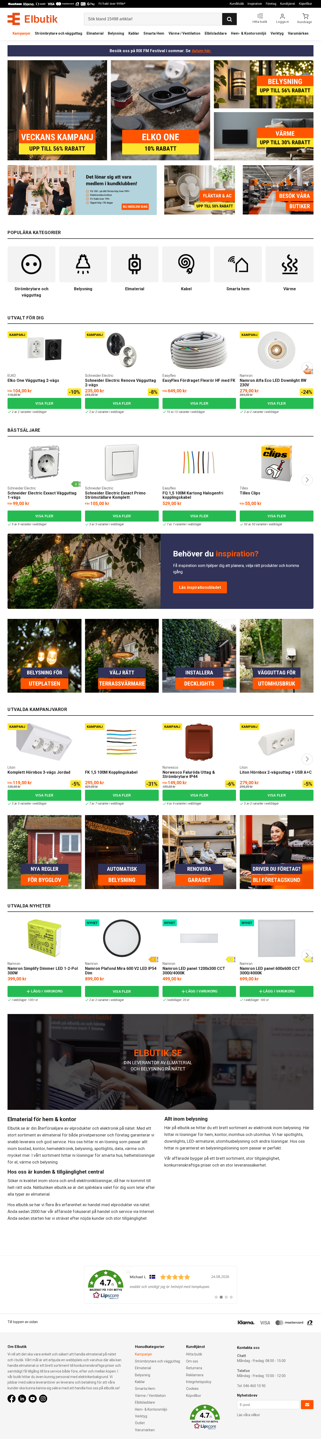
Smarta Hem (153, 33)
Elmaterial (95, 33)
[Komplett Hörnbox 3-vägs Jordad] (44, 742)
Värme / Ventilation (184, 33)
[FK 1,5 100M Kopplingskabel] (122, 742)
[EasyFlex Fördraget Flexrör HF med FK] (199, 350)
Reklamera (194, 1375)
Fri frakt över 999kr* (112, 4)
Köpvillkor (305, 4)
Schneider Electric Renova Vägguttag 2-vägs (120, 382)
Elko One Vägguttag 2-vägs (33, 380)
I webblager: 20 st (178, 1000)
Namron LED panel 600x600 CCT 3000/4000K (270, 970)
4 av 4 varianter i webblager (184, 803)
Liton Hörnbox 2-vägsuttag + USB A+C (276, 772)
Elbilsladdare (216, 33)
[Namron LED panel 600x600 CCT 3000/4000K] (276, 938)
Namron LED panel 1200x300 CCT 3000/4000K (194, 970)
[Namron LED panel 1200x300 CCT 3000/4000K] (199, 938)
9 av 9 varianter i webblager (29, 524)
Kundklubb (237, 4)
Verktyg (277, 33)
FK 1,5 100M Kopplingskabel (111, 772)
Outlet (140, 1423)
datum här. (201, 50)
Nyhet (92, 923)
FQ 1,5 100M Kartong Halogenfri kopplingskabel (193, 495)
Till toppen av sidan (23, 1322)
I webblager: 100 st (256, 1000)
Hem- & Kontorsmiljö (248, 33)
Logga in (282, 22)
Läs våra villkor (248, 1415)
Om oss (192, 1361)
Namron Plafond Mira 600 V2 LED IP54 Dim (120, 970)
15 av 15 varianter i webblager (186, 412)
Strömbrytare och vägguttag (58, 33)
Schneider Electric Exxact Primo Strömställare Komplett (115, 495)
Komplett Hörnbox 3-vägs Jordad (39, 772)
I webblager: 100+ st (25, 1000)
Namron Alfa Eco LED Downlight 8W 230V (273, 382)
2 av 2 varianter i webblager (29, 412)
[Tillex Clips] (276, 463)
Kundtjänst (287, 4)
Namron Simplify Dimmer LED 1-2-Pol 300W (43, 970)
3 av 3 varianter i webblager (106, 524)
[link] (160, 1285)
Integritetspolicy (198, 1382)
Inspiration (255, 4)
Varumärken (298, 33)
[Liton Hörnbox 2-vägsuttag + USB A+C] (276, 742)
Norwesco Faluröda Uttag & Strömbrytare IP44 (189, 774)
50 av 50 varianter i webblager (263, 524)
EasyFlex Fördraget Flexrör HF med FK (199, 380)
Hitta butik (194, 1354)
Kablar (133, 33)
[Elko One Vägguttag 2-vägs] (44, 350)
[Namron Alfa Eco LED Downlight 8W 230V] (276, 350)
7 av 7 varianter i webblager (184, 524)
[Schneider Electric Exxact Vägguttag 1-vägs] (44, 463)
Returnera (194, 1368)
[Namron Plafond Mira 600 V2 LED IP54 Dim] (122, 938)
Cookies (192, 1389)
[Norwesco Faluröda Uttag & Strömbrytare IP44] (199, 742)
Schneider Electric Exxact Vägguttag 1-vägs (42, 495)
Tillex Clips (250, 493)
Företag (271, 4)
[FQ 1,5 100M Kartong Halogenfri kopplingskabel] (199, 463)
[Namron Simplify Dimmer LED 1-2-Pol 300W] (44, 938)
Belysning (116, 33)
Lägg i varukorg (47, 991)
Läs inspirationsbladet (200, 587)
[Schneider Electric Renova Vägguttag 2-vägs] (122, 350)
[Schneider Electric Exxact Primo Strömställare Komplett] (122, 463)
